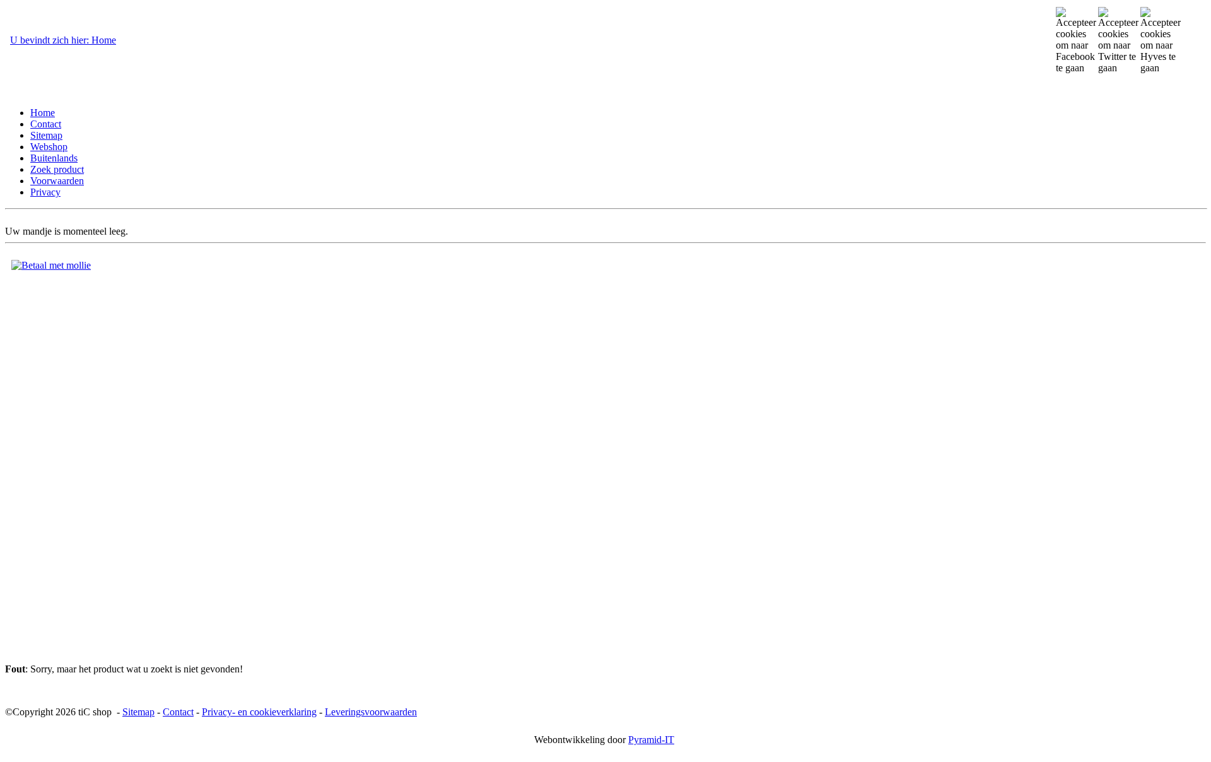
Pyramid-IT (651, 739)
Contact (178, 711)
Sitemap (138, 711)
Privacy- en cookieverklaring (259, 711)
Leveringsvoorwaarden (371, 711)
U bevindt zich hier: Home (63, 40)
